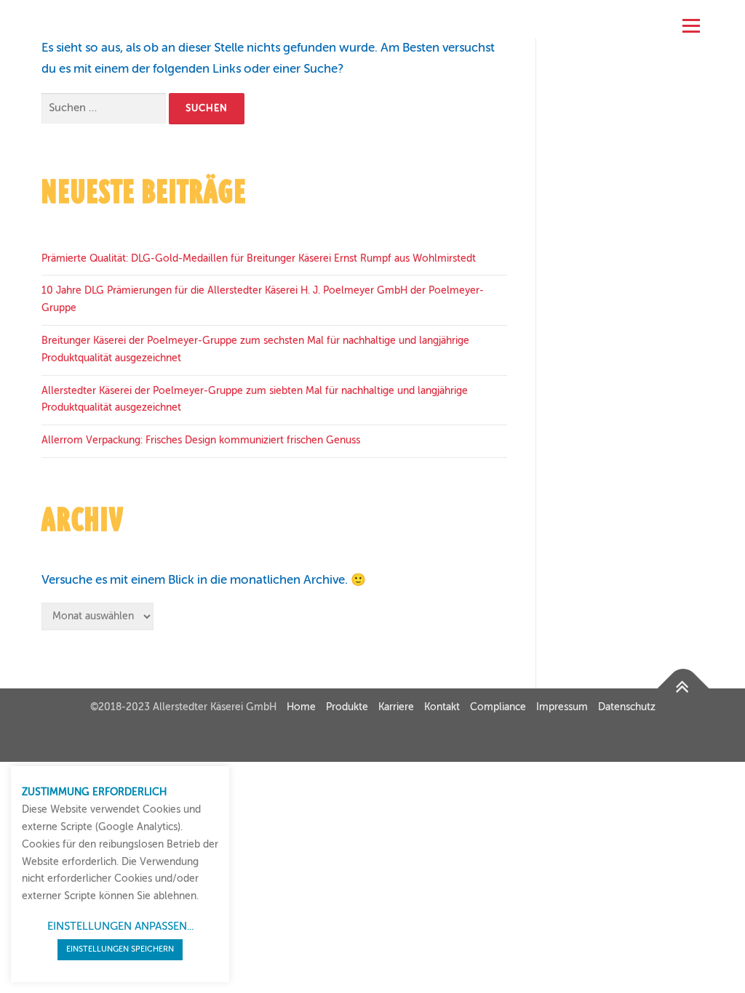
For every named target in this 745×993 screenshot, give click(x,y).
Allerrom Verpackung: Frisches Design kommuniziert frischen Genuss (200, 440)
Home (301, 707)
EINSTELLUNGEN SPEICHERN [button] (120, 950)
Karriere (396, 707)
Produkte (347, 707)
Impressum (562, 707)
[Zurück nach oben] (683, 689)
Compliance (498, 707)
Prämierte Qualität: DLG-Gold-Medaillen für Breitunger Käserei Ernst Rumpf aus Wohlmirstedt (258, 259)
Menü (691, 22)
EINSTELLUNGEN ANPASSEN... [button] (120, 926)
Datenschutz (627, 707)
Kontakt (442, 707)
